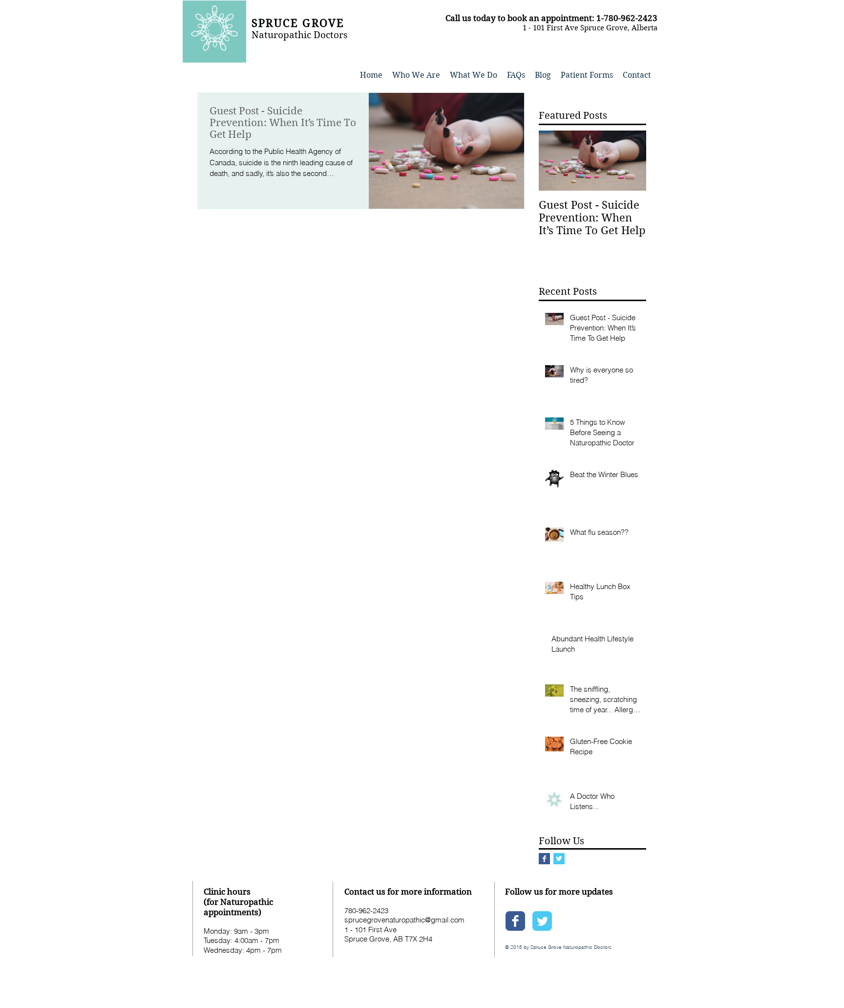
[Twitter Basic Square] (559, 858)
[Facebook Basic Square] (544, 858)
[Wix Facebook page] (515, 921)
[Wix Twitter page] (542, 921)
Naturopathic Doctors (300, 35)
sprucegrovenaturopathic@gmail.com (404, 919)
